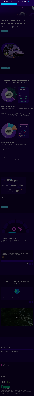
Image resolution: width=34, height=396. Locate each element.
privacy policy (28, 1)
